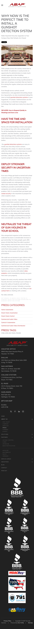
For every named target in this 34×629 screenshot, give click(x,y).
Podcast (4, 470)
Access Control (8, 440)
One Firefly (21, 623)
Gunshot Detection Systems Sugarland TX (16, 299)
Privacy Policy (8, 621)
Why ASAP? (6, 422)
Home (3, 416)
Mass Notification (9, 445)
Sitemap (30, 623)
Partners (4, 437)
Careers (5, 429)
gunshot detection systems (19, 97)
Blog (3, 464)
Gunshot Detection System (10, 300)
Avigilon (5, 450)
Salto (5, 454)
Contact (4, 467)
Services (6, 425)
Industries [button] (5, 461)
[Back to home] (17, 5)
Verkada (5, 456)
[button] (2, 5)
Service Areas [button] (6, 459)
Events (5, 431)
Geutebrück (7, 452)
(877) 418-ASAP (6, 401)
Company (6, 423)
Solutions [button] (4, 434)
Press (5, 427)
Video (4, 442)
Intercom (6, 444)
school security (6, 193)
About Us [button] (4, 419)
